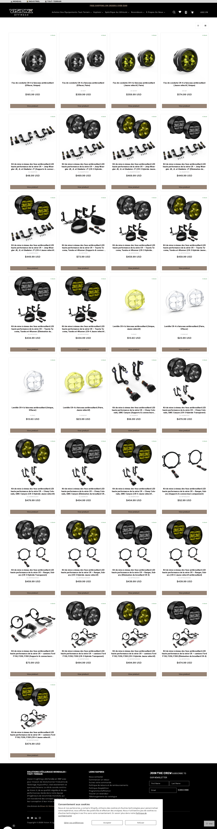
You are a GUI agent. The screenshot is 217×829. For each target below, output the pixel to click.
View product (32, 106)
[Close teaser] (14, 815)
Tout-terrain (54, 1)
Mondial (17, 1)
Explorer (97, 12)
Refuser (140, 822)
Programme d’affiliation (100, 791)
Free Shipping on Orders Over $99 (108, 5)
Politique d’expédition (99, 788)
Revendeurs (137, 12)
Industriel (34, 1)
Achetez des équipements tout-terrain (71, 12)
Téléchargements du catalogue (103, 796)
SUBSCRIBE (183, 790)
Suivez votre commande (100, 782)
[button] (8, 821)
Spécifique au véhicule (116, 12)
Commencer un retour (99, 779)
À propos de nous (155, 12)
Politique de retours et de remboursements (108, 785)
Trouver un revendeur (98, 793)
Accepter (107, 822)
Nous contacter (96, 777)
